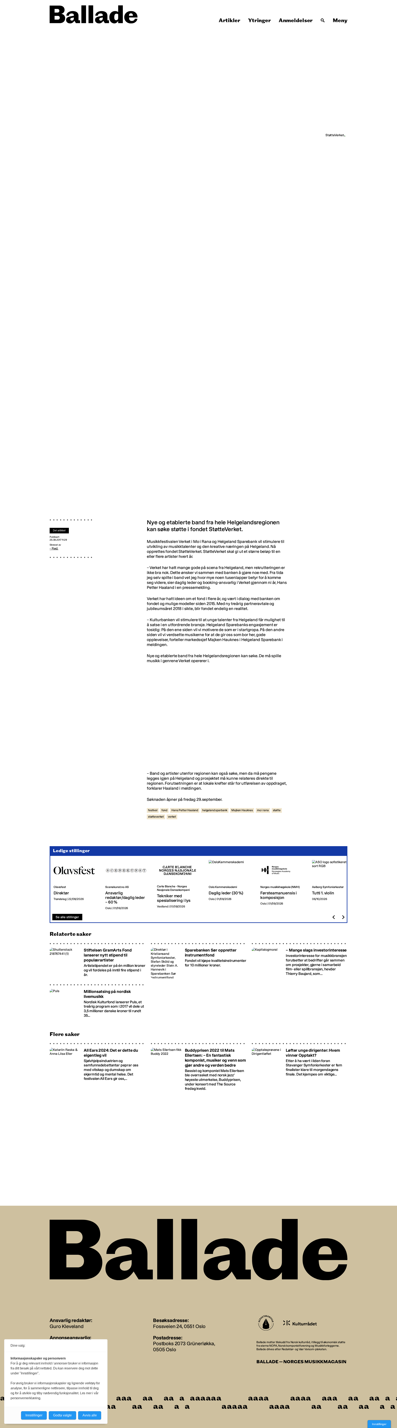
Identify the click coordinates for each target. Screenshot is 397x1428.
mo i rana (263, 810)
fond (164, 810)
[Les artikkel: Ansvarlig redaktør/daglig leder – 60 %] (128, 885)
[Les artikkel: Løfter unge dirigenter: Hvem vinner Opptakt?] (299, 1067)
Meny (340, 20)
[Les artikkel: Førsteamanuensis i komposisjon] (283, 885)
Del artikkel (59, 530)
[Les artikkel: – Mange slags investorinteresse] (299, 960)
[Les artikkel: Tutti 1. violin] (334, 885)
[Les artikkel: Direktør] (76, 885)
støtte (277, 810)
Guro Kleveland (67, 1326)
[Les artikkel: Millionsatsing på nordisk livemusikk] (97, 1002)
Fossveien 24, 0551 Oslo (179, 1326)
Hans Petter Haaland (184, 810)
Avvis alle (90, 1415)
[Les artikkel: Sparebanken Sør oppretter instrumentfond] (198, 960)
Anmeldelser (296, 20)
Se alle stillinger (67, 917)
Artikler (229, 20)
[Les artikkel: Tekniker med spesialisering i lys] (179, 885)
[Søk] (323, 20)
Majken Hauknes (242, 810)
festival (152, 810)
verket (172, 816)
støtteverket (156, 816)
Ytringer (259, 20)
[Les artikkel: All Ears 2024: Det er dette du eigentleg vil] (97, 1067)
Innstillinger (379, 1424)
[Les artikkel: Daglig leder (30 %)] (231, 885)
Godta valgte (62, 1415)
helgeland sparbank (214, 810)
